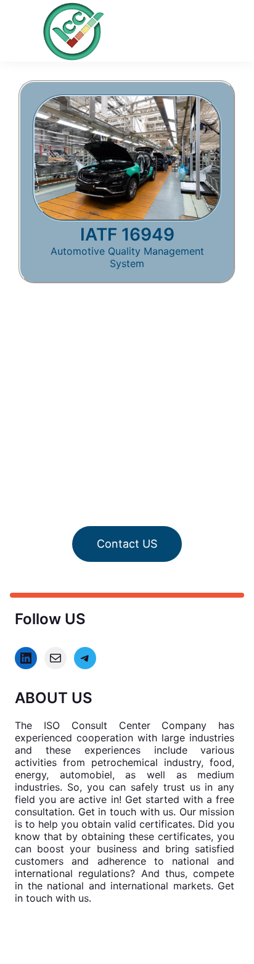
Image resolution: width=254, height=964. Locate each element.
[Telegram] (85, 658)
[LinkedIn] (26, 658)
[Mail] (55, 658)
